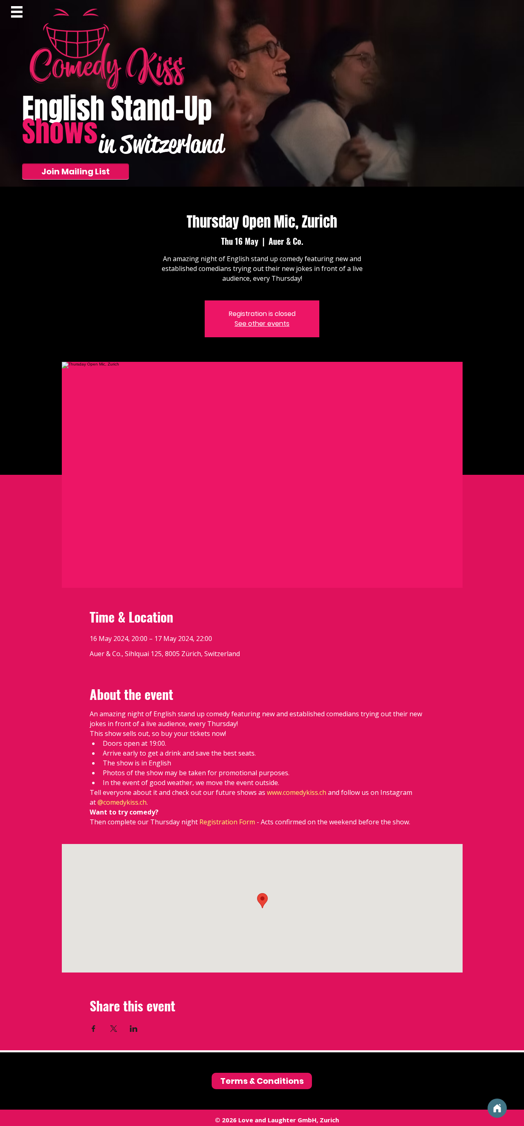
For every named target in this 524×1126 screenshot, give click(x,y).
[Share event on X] (113, 1028)
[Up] (497, 1108)
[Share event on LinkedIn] (134, 1028)
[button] (17, 12)
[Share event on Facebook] (93, 1028)
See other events (262, 323)
